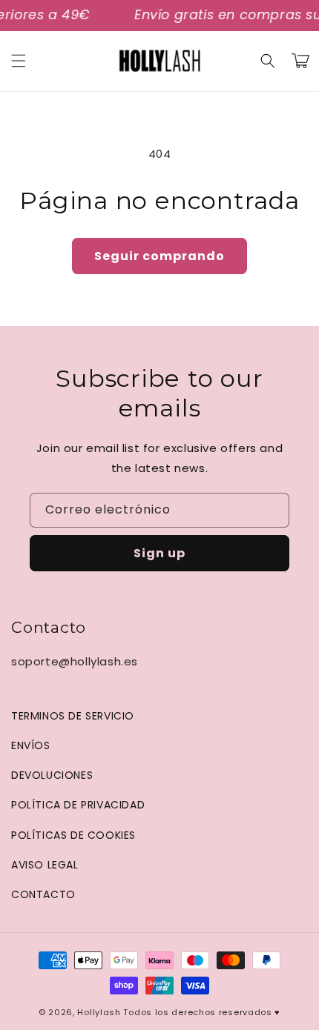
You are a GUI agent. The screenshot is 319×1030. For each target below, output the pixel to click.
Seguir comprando (159, 256)
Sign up (159, 553)
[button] (18, 60)
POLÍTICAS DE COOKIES (73, 835)
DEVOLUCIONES (52, 775)
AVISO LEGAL (45, 864)
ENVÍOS (30, 745)
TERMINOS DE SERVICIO (72, 715)
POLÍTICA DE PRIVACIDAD (78, 804)
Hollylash (98, 1012)
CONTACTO (43, 894)
